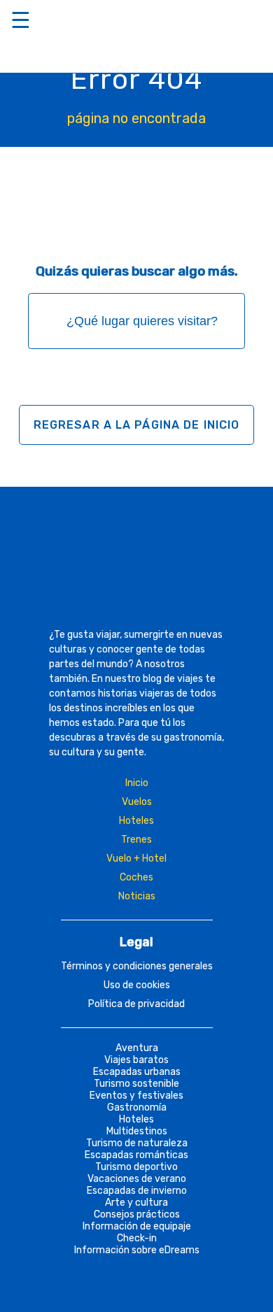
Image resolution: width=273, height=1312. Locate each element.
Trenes (136, 840)
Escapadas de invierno (137, 1191)
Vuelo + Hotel (136, 858)
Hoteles (136, 821)
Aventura (136, 1048)
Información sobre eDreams (137, 1250)
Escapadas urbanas (137, 1072)
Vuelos (137, 802)
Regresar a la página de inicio (137, 425)
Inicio (136, 783)
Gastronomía (137, 1107)
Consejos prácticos (137, 1214)
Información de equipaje (137, 1226)
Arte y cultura (136, 1202)
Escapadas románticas (136, 1155)
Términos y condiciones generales (137, 966)
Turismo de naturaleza (137, 1143)
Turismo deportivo (136, 1167)
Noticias (136, 896)
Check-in (137, 1238)
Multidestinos (136, 1131)
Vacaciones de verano (137, 1179)
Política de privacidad (136, 1004)
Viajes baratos (136, 1060)
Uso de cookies (137, 985)
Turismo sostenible (136, 1084)
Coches (136, 877)
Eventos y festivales (136, 1095)
